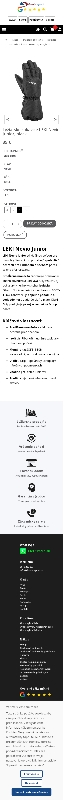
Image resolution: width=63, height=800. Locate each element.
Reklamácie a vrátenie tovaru (35, 668)
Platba (23, 658)
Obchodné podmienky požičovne (37, 651)
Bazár (12, 19)
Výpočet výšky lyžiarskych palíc (36, 626)
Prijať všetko (31, 773)
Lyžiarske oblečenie (33, 39)
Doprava (24, 654)
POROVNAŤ (15, 235)
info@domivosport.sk (31, 570)
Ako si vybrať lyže (29, 623)
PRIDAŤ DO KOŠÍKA (39, 223)
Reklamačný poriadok (31, 665)
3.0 (26, 210)
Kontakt (24, 608)
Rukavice (51, 39)
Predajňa (25, 591)
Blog (22, 584)
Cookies (24, 675)
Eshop (15, 39)
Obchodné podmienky (32, 648)
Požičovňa (36, 19)
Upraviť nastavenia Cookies (31, 792)
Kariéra (23, 679)
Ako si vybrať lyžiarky (31, 630)
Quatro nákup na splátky (33, 661)
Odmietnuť (31, 782)
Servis (23, 19)
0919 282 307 (26, 566)
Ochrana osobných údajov (34, 672)
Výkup (23, 605)
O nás (23, 588)
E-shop (50, 19)
